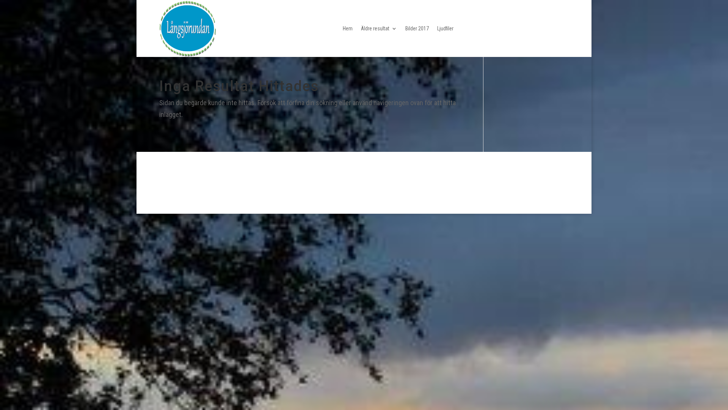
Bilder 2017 (417, 28)
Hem (348, 28)
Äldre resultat (375, 28)
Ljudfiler (445, 28)
